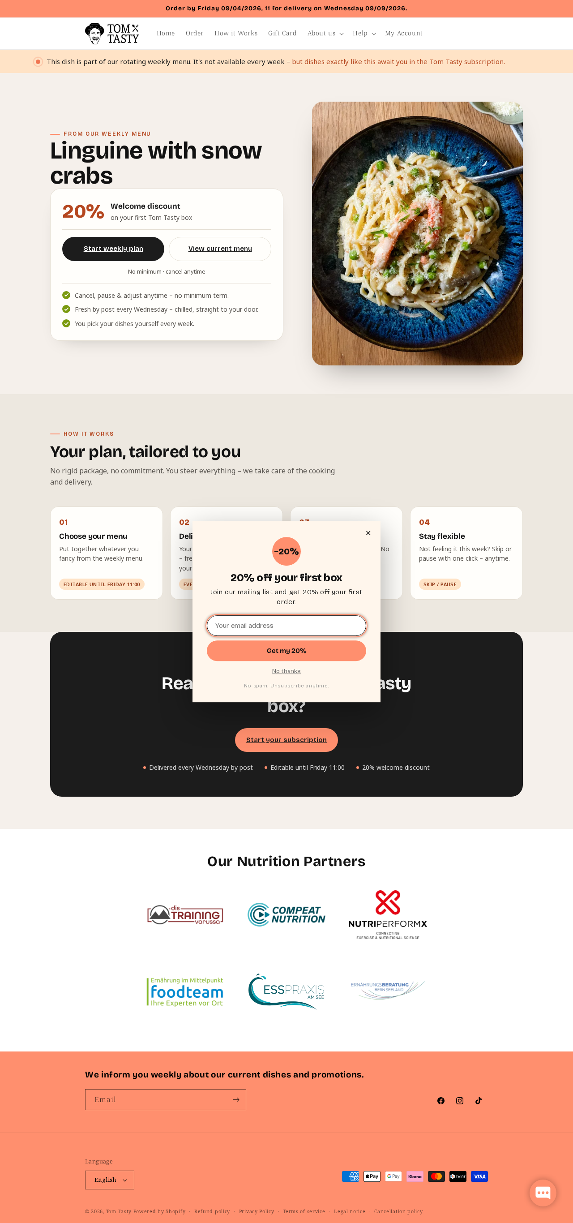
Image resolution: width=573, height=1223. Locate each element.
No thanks (286, 671)
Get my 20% (287, 651)
